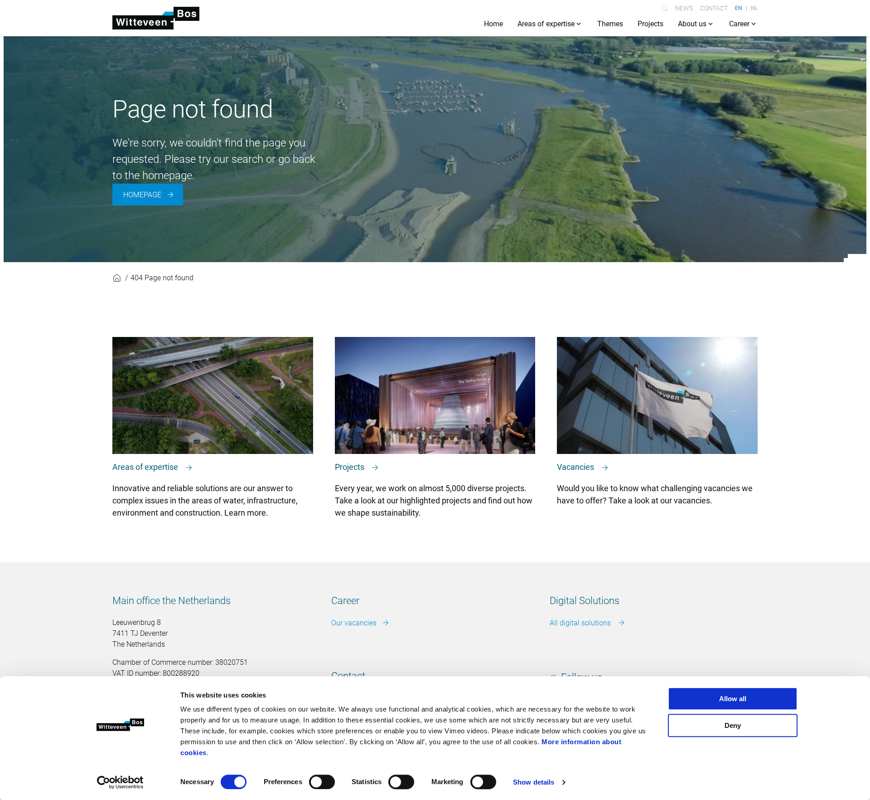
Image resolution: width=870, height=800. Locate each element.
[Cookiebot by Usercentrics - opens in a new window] (120, 782)
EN (738, 8)
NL (754, 8)
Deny (733, 725)
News (684, 8)
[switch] (322, 782)
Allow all (732, 698)
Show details (533, 782)
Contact (714, 8)
